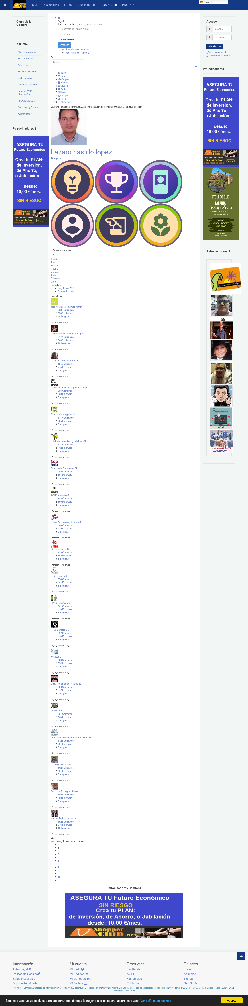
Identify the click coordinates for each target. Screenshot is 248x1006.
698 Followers (65, 393)
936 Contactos (65, 687)
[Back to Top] (241, 956)
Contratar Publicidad (28, 84)
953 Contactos (65, 660)
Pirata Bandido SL (60, 629)
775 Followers (65, 367)
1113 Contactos (66, 444)
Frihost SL (56, 656)
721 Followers (65, 744)
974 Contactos (65, 579)
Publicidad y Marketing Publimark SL (69, 441)
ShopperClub (86, 5)
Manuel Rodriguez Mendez (64, 818)
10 (59, 876)
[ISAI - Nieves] (221, 350)
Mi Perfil (75, 969)
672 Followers (65, 690)
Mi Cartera (77, 983)
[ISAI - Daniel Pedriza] (221, 305)
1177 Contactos (66, 417)
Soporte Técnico (23, 983)
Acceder (64, 44)
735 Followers (65, 421)
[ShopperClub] (19, 5)
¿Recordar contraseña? (218, 55)
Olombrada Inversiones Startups (67, 333)
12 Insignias (64, 828)
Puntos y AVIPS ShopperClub (25, 92)
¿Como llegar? (25, 113)
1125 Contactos (66, 740)
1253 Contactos (66, 363)
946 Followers (65, 824)
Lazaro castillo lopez (81, 151)
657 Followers (65, 474)
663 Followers (65, 555)
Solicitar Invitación (27, 71)
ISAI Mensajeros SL (60, 495)
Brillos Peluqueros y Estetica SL (66, 522)
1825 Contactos (66, 821)
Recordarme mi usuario (77, 49)
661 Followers (65, 771)
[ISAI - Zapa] (221, 395)
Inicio (35, 5)
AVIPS (131, 974)
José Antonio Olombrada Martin (66, 306)
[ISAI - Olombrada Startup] (221, 121)
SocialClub (110, 5)
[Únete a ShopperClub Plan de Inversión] (124, 915)
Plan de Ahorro (25, 58)
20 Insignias (64, 316)
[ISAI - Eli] (221, 441)
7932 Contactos (66, 309)
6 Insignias (63, 370)
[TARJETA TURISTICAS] (225, 278)
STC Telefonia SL (59, 576)
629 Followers (65, 528)
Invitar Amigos (25, 78)
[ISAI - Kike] (221, 373)
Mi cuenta (128, 5)
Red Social (191, 983)
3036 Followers (65, 340)
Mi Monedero (78, 978)
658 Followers (65, 582)
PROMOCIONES (26, 100)
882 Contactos (65, 498)
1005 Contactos (66, 794)
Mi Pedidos (77, 974)
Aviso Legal (23, 65)
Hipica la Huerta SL (60, 549)
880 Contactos (65, 525)
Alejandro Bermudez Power (64, 360)
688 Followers (65, 717)
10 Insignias (64, 343)
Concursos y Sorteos (28, 107)
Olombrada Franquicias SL (64, 468)
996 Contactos (65, 390)
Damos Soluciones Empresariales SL (69, 387)
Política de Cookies (25, 974)
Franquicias (134, 978)
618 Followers (65, 609)
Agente (57, 158)
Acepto (231, 1000)
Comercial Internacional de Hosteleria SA (71, 737)
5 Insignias (63, 397)
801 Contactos (65, 606)
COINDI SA (56, 710)
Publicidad (134, 983)
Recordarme (67, 39)
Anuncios (190, 974)
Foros (68, 5)
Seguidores (66, 288)
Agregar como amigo (62, 249)
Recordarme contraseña (77, 52)
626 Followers (65, 636)
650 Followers (65, 501)
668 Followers (65, 797)
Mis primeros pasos (27, 52)
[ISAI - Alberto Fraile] (221, 418)
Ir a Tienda (134, 969)
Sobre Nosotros (23, 978)
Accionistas (51, 5)
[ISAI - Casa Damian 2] (221, 327)
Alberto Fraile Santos (61, 764)
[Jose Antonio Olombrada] (31, 181)
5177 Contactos (66, 336)
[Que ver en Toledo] (221, 203)
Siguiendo (66, 291)
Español (207, 2)
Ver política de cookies (155, 1000)
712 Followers (65, 447)
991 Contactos (65, 713)
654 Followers (65, 663)
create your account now (90, 24)
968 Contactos (65, 471)
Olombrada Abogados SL (63, 414)
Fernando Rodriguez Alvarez (65, 791)
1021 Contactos (66, 767)
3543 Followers (65, 313)
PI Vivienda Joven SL (61, 603)
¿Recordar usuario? (216, 52)
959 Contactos (65, 552)
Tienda (188, 978)
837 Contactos (65, 633)
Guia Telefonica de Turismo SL (66, 683)
